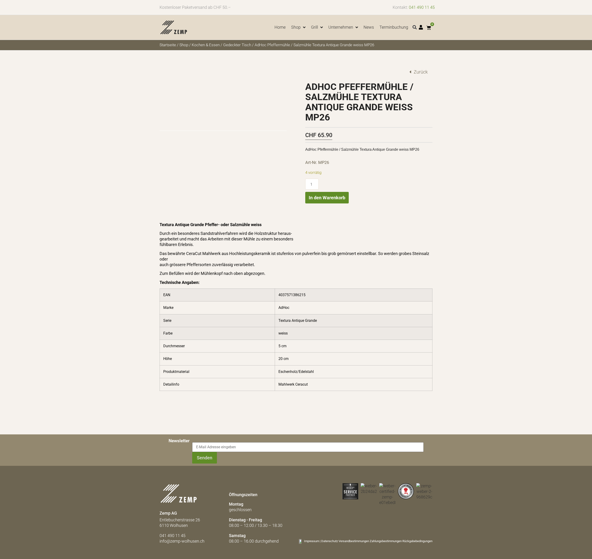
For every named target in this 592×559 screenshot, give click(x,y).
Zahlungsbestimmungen (386, 541)
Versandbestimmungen (354, 541)
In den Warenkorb (327, 197)
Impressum (311, 541)
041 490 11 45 (422, 7)
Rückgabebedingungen (417, 541)
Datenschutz (329, 541)
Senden (204, 458)
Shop (183, 45)
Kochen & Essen (206, 45)
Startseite (168, 45)
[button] (415, 27)
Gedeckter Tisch (237, 45)
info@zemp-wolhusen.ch (182, 541)
